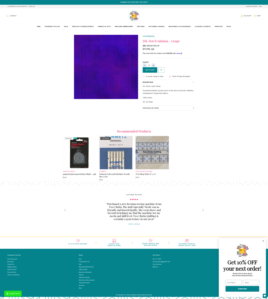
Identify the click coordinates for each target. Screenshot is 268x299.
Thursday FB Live (52, 26)
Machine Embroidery (124, 26)
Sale (66, 26)
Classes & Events (252, 6)
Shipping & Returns (151, 108)
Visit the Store (157, 264)
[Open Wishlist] (265, 296)
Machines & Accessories (180, 26)
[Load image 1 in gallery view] (106, 67)
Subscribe (242, 289)
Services (219, 26)
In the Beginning (148, 36)
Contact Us (10, 264)
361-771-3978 (157, 259)
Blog (229, 26)
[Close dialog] (263, 241)
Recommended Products (134, 131)
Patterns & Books (157, 26)
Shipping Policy (12, 267)
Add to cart (150, 70)
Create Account (12, 259)
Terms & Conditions (13, 275)
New (39, 26)
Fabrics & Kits (104, 26)
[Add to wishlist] (161, 70)
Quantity (146, 62)
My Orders (10, 261)
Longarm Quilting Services (17, 6)
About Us (155, 267)
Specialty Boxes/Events (83, 26)
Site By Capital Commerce (144, 295)
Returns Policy (11, 269)
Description (148, 82)
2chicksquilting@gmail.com (161, 261)
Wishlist (32, 6)
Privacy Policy (11, 272)
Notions (141, 26)
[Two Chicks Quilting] (134, 15)
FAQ (260, 6)
